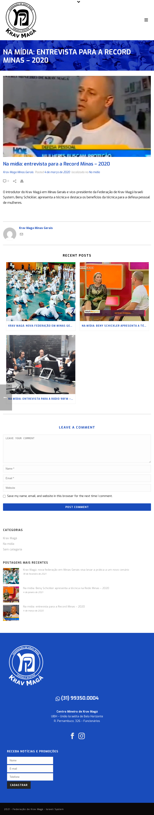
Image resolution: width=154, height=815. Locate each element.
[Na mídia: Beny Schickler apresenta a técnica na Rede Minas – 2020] (114, 291)
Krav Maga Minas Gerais (18, 172)
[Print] (23, 181)
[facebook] (72, 736)
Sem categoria (12, 549)
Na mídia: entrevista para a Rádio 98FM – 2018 (41, 398)
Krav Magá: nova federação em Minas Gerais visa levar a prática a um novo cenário (41, 325)
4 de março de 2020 (57, 172)
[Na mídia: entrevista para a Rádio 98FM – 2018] (40, 364)
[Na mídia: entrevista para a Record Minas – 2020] (77, 116)
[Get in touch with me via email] (21, 235)
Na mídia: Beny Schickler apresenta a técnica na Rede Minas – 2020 (115, 325)
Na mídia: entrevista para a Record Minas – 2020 (54, 606)
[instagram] (81, 736)
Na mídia (94, 172)
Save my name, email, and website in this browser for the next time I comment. (59, 496)
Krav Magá (10, 538)
